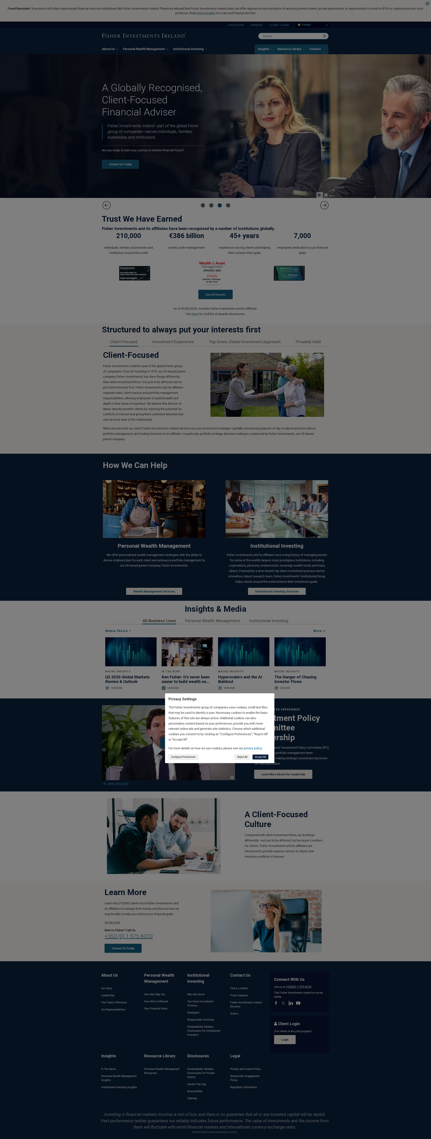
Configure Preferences (183, 757)
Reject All (242, 757)
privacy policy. (253, 748)
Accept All (260, 757)
